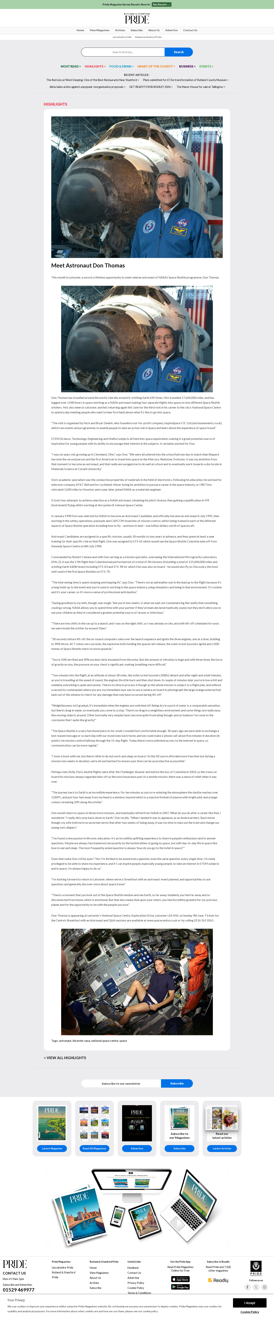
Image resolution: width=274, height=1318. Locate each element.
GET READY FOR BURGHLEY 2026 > (151, 86)
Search (179, 52)
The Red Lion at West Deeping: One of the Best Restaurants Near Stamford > (92, 80)
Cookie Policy (249, 1312)
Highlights (55, 104)
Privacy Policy (135, 1282)
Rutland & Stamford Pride (148, 37)
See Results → (161, 4)
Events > (206, 66)
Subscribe (137, 30)
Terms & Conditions (139, 1292)
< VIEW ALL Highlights (65, 1058)
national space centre (104, 1040)
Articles (120, 30)
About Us (154, 30)
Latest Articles (222, 1148)
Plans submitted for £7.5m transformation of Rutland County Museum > (186, 80)
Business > (187, 66)
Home (80, 30)
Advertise (171, 30)
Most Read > (71, 66)
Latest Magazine (52, 1148)
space (123, 1040)
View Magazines (100, 30)
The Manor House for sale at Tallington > (201, 86)
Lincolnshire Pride (122, 37)
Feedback (133, 1267)
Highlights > (95, 66)
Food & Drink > (121, 66)
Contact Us (190, 30)
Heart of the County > (156, 66)
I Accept (249, 1303)
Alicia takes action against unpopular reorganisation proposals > (88, 86)
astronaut (65, 1040)
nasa (87, 1040)
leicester (78, 1040)
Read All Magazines (94, 1148)
